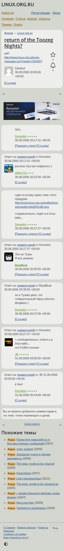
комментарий (26, 156)
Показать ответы (27, 233)
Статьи (20, 19)
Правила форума (26, 527)
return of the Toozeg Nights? (28, 42)
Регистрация (40, 13)
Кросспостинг (25, 502)
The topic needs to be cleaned (35, 463)
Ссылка (10, 83)
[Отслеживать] (53, 65)
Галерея (7, 19)
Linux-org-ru (25, 33)
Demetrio (20, 136)
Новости (7, 13)
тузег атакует (24, 449)
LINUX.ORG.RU (17, 4)
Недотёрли (23, 473)
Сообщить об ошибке (15, 534)
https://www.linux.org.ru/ (16, 537)
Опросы (44, 19)
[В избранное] (53, 55)
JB (16, 354)
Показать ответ (26, 145)
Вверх (55, 528)
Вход (56, 13)
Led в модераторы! (28, 478)
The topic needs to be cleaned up (37, 484)
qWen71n (21, 172)
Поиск (17, 24)
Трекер (6, 24)
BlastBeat (21, 265)
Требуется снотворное (31, 508)
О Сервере (9, 527)
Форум (32, 19)
